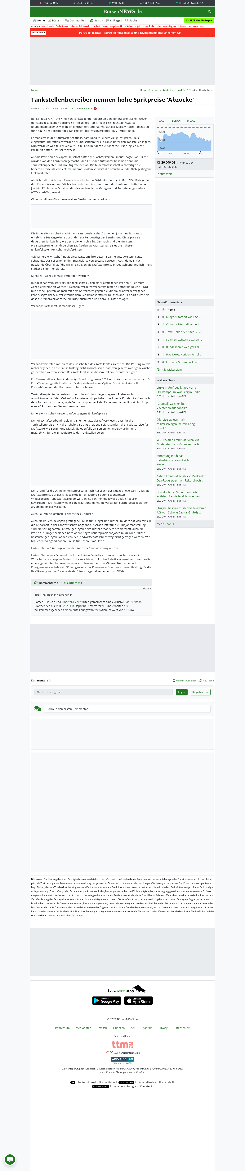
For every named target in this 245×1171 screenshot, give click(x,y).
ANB (133, 1028)
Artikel (167, 90)
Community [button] (77, 20)
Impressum (62, 1028)
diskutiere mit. (73, 583)
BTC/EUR (191, 3)
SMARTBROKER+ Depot (199, 20)
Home (41, 20)
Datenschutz (182, 1028)
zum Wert (165, 174)
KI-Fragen (116, 20)
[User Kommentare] (10, 1159)
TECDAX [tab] (175, 120)
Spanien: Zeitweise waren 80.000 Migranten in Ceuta (200, 339)
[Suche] (209, 11)
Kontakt (147, 1028)
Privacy (162, 1028)
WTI (117, 3)
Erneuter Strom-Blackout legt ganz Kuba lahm (195, 362)
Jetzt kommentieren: (82, 108)
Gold (152, 3)
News (154, 90)
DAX (50, 3)
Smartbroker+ (70, 602)
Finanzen (119, 1028)
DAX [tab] (161, 120)
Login (181, 692)
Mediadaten (83, 1028)
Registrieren (200, 692)
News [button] (97, 20)
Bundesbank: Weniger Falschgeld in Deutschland (197, 347)
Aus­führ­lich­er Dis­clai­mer (69, 915)
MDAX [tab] (191, 120)
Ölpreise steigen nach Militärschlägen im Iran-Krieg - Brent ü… (176, 424)
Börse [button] (55, 20)
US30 (84, 3)
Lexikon (102, 1028)
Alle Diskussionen (173, 369)
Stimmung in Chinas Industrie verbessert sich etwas (173, 460)
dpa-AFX (180, 90)
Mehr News (164, 524)
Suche (133, 20)
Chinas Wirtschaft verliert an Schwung (190, 324)
